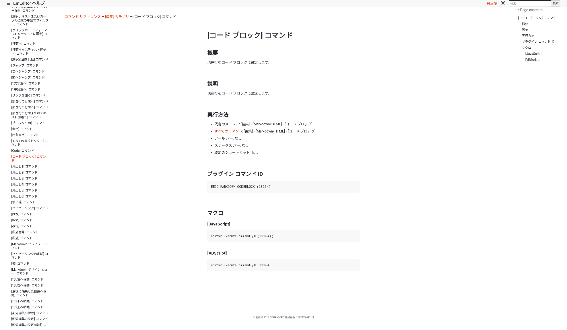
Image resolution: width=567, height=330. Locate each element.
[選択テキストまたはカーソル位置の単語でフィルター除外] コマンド (30, 7)
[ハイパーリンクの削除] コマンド (29, 256)
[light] (503, 3)
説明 (525, 30)
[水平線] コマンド (23, 202)
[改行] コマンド (22, 226)
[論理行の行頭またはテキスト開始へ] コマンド (28, 115)
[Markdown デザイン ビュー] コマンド (29, 271)
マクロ (526, 48)
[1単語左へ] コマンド (26, 89)
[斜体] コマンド (22, 220)
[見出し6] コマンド (24, 196)
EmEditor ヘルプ (29, 3)
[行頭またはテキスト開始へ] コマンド (28, 51)
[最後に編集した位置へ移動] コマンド (28, 293)
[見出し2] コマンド (24, 172)
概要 (525, 24)
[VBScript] (532, 60)
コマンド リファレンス (82, 17)
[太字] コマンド (22, 129)
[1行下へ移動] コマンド (27, 301)
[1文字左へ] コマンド (26, 83)
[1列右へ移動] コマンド (27, 285)
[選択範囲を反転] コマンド (29, 59)
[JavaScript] (533, 54)
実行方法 (528, 36)
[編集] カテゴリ (117, 17)
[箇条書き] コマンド (25, 135)
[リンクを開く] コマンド (28, 95)
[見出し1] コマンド (24, 166)
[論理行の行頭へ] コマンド (29, 107)
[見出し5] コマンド (24, 190)
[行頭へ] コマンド (23, 44)
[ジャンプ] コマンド (25, 65)
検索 (556, 3)
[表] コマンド (20, 264)
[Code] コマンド (22, 151)
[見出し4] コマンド (24, 184)
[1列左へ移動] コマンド (27, 279)
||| (8, 3)
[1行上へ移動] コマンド (27, 307)
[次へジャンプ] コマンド (28, 71)
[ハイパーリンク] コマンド (29, 208)
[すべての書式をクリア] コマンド (29, 143)
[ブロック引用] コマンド (28, 123)
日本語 (492, 4)
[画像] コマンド (22, 214)
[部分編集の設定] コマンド (29, 319)
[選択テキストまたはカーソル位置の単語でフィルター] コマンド (30, 20)
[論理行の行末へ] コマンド (29, 101)
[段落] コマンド (22, 238)
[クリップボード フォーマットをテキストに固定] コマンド (29, 34)
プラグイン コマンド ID (538, 42)
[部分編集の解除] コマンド (29, 313)
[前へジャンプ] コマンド (28, 77)
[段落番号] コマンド (25, 232)
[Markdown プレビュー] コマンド (30, 246)
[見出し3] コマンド (24, 178)
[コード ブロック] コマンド (28, 158)
